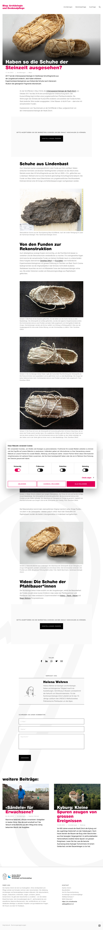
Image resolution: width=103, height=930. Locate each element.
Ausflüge (92, 7)
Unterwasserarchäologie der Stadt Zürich (61, 91)
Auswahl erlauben (51, 484)
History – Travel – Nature (69, 595)
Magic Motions (25, 598)
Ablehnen (22, 484)
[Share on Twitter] (57, 661)
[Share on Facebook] (41, 661)
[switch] (40, 470)
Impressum (6, 925)
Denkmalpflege (81, 7)
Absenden (25, 758)
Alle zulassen (81, 484)
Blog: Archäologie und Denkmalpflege (14, 6)
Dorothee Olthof (46, 261)
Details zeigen (86, 477)
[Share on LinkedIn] (46, 661)
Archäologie (68, 7)
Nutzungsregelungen (18, 925)
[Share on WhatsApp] (51, 661)
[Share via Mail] (62, 661)
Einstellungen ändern (51, 138)
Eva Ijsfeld (59, 261)
